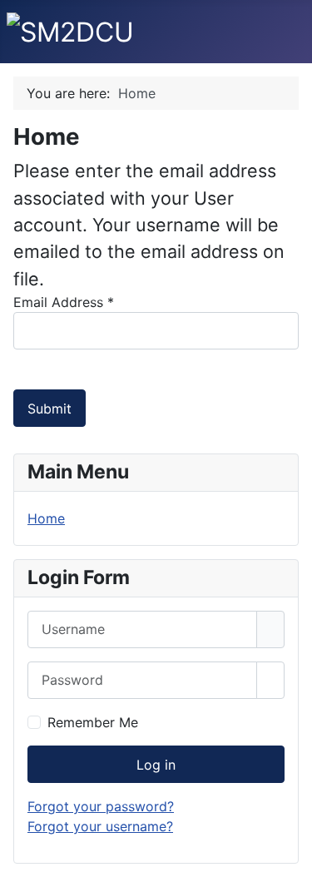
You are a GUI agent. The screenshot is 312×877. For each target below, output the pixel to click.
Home (46, 518)
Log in (156, 764)
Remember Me (92, 722)
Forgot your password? (100, 806)
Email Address (63, 302)
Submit (49, 408)
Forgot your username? (100, 826)
